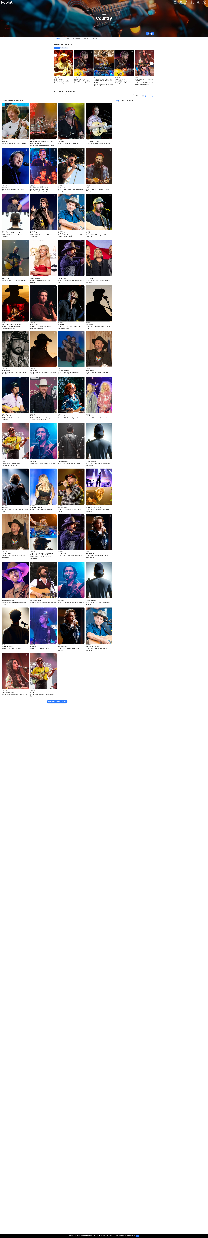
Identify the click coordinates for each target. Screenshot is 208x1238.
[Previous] (152, 63)
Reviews (94, 38)
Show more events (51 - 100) (57, 701)
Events (58, 38)
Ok (137, 1236)
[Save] (148, 33)
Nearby (57, 48)
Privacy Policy (118, 1236)
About (86, 38)
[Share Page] (152, 33)
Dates (67, 96)
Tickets (66, 38)
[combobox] (59, 96)
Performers (76, 38)
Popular (64, 48)
